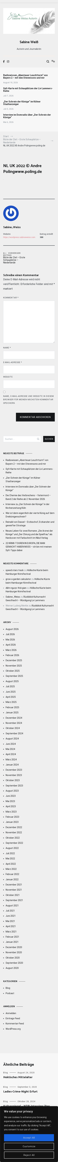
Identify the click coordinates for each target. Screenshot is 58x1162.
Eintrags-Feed (13, 1018)
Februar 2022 (12, 874)
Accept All (29, 1137)
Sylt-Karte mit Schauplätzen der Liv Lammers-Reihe (28, 89)
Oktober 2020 (13, 957)
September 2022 (14, 843)
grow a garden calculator (18, 579)
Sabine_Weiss (12, 227)
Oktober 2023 (13, 780)
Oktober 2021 (13, 895)
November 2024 (14, 723)
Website (8, 377)
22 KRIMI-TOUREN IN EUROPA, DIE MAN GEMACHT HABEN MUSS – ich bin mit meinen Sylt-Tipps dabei (29, 547)
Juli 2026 (10, 634)
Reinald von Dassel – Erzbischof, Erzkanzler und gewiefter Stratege (30, 524)
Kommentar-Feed (15, 1023)
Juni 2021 (11, 916)
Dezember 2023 (14, 770)
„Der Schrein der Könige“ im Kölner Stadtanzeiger (22, 102)
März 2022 (11, 869)
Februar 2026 (12, 655)
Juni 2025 (11, 691)
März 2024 (11, 759)
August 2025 (12, 681)
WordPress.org (13, 1029)
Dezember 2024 (14, 718)
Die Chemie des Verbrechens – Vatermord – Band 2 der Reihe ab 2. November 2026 (28, 497)
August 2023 (12, 790)
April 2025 (11, 697)
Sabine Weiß (29, 42)
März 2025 (11, 702)
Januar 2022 (12, 879)
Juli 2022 (10, 853)
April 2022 (11, 864)
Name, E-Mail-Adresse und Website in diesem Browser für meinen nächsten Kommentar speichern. (28, 399)
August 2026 (12, 629)
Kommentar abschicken (35, 417)
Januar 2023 (12, 822)
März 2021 (11, 931)
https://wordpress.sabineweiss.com (19, 237)
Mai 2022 (10, 858)
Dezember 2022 (14, 827)
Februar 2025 (12, 707)
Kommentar (11, 298)
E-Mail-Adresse (12, 362)
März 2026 (11, 650)
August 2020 (12, 968)
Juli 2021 (10, 910)
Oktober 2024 (13, 728)
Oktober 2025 (13, 671)
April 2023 (11, 806)
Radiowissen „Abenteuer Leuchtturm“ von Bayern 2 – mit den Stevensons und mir (25, 76)
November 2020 (14, 952)
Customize (29, 1146)
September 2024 (14, 733)
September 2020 (14, 963)
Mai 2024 (10, 749)
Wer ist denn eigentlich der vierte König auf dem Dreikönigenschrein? (30, 515)
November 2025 (14, 665)
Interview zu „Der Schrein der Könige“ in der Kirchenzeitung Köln (27, 506)
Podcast (10, 993)
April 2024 (11, 754)
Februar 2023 (12, 817)
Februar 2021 (12, 936)
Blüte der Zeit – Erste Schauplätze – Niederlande (14, 258)
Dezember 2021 (14, 884)
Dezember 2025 (14, 660)
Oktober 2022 (13, 837)
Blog (8, 988)
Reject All (29, 1155)
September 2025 (14, 676)
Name (7, 348)
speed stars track (15, 570)
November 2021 (14, 889)
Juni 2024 (11, 744)
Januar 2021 (12, 942)
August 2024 (12, 738)
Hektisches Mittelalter (18, 1077)
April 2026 (11, 644)
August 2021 (12, 905)
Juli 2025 (10, 686)
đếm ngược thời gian (16, 588)
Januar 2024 (12, 764)
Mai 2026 (10, 639)
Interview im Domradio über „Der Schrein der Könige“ (27, 116)
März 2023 (11, 811)
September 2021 (14, 900)
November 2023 (14, 775)
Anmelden (11, 1013)
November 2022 (14, 832)
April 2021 (11, 926)
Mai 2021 (10, 921)
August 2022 (12, 848)
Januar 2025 (12, 712)
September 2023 (14, 785)
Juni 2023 (11, 796)
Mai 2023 (10, 801)
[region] (29, 1134)
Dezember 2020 (14, 947)
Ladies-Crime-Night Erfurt (20, 1091)
